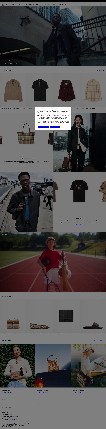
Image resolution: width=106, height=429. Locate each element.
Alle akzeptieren (43, 127)
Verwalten (65, 127)
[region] (53, 118)
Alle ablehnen (54, 127)
